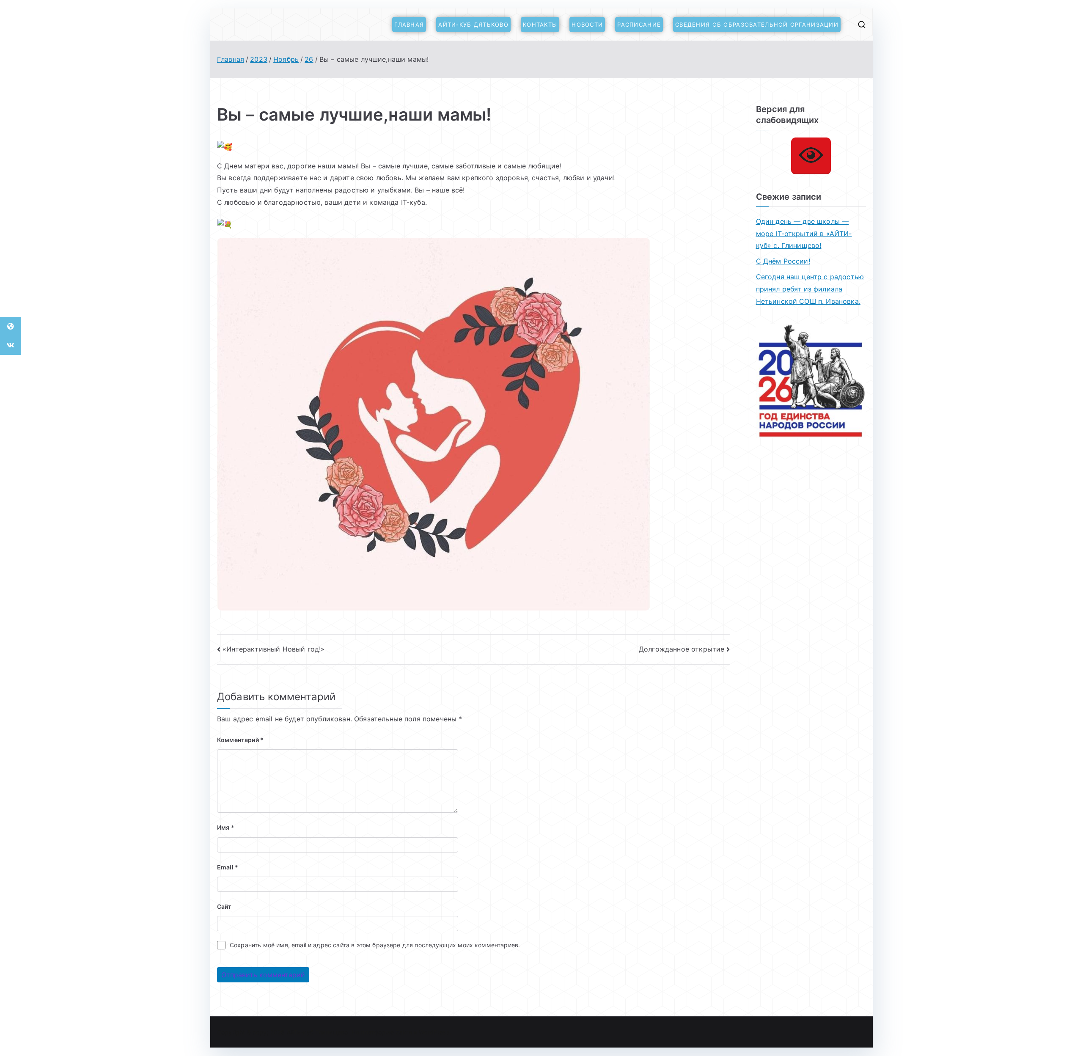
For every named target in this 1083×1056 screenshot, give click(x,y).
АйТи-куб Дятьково (473, 24)
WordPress (434, 1032)
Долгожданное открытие (681, 649)
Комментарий (240, 739)
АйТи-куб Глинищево (317, 1032)
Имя (225, 827)
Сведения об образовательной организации (756, 24)
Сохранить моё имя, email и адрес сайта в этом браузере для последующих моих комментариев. (375, 945)
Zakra (404, 1032)
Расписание (639, 24)
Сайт (224, 906)
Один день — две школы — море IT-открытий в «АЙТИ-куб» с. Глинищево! (804, 233)
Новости (587, 24)
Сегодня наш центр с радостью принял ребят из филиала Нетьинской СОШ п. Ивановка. (810, 288)
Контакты (540, 24)
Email (227, 867)
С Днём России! (783, 261)
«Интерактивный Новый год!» (273, 649)
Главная (409, 24)
